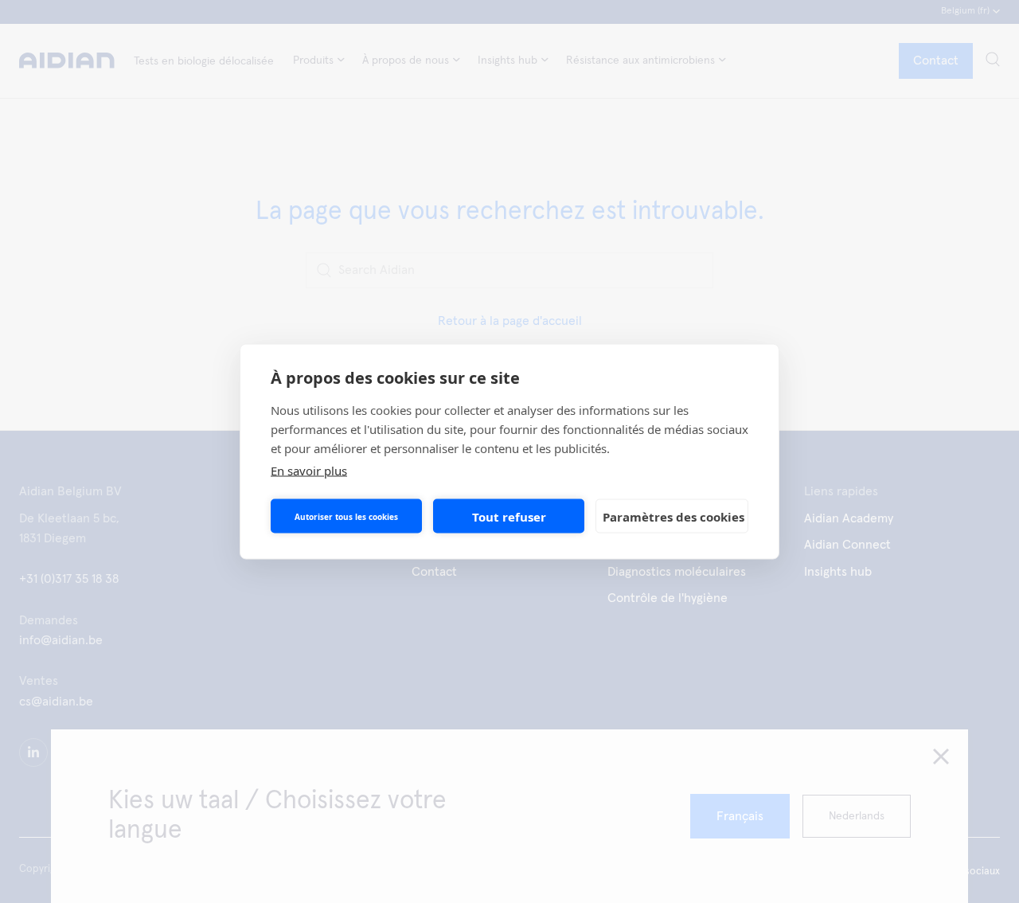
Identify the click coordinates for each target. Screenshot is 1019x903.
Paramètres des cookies (673, 516)
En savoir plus (309, 471)
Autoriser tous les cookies (346, 516)
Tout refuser (509, 516)
